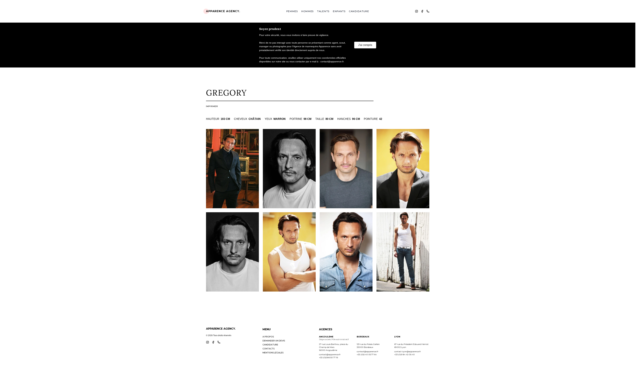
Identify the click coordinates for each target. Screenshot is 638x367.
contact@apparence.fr (330, 354)
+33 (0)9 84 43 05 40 (404, 354)
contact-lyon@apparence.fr (407, 351)
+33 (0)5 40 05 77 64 (367, 354)
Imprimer (212, 106)
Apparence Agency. (223, 11)
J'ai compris (365, 45)
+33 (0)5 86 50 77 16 (328, 357)
